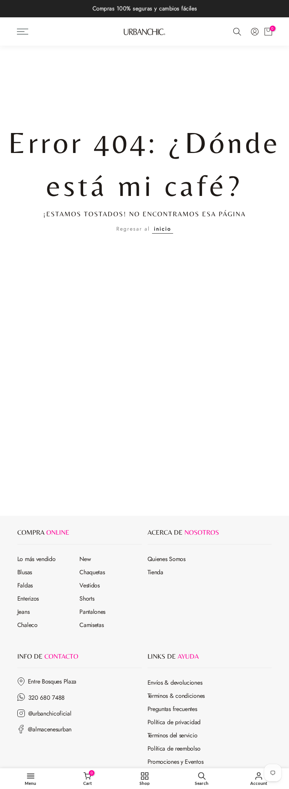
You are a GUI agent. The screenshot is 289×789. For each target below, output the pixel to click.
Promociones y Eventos (176, 761)
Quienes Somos (167, 559)
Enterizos (28, 598)
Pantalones (92, 611)
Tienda (155, 572)
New (85, 559)
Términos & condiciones (176, 695)
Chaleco (27, 625)
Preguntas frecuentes (172, 709)
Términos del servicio (173, 735)
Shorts (86, 598)
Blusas (24, 572)
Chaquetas (92, 572)
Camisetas (91, 625)
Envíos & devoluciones (175, 682)
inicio (162, 228)
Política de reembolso (174, 748)
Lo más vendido (36, 559)
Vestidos (89, 585)
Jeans (23, 611)
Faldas (25, 585)
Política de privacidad (174, 722)
